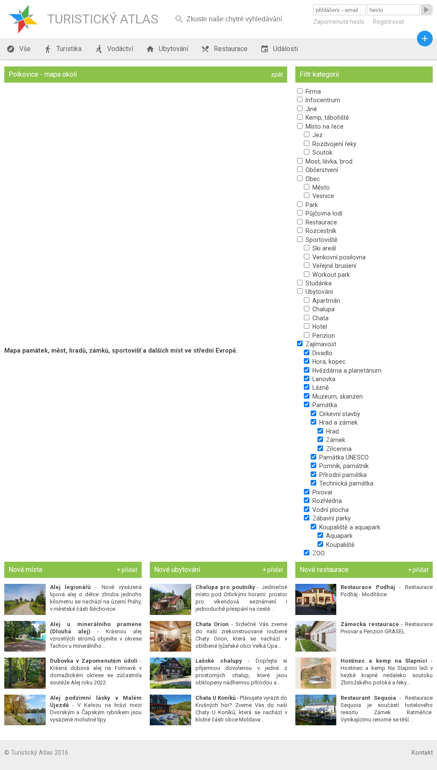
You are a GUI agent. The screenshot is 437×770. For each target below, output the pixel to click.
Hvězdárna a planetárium (346, 370)
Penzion (323, 335)
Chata (320, 318)
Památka (324, 405)
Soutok (321, 152)
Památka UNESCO (343, 457)
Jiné (310, 109)
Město (320, 187)
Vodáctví (113, 49)
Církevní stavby (339, 414)
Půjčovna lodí (323, 213)
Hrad (331, 431)
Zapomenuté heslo (338, 21)
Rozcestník (320, 230)
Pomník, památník (343, 466)
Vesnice (322, 195)
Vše (18, 49)
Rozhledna (326, 500)
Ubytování (167, 49)
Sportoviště (321, 239)
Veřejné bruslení (333, 265)
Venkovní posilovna (338, 257)
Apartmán (325, 300)
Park (311, 204)
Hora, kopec (328, 361)
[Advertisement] (145, 418)
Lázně (320, 387)
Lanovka (323, 379)
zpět (277, 74)
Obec (312, 178)
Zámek (334, 440)
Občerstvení (321, 170)
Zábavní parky (331, 518)
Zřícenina (338, 448)
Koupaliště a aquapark (349, 527)
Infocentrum (322, 100)
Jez (317, 135)
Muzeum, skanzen (337, 396)
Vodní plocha (330, 509)
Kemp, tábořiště (326, 117)
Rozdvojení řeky (333, 144)
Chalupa (323, 309)
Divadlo (321, 353)
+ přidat (127, 569)
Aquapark (338, 535)
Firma (312, 91)
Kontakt (422, 752)
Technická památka (345, 483)
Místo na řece (324, 126)
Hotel (319, 326)
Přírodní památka (342, 474)
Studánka (318, 283)
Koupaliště (339, 544)
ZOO (318, 553)
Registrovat (388, 21)
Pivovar (322, 492)
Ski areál (323, 248)
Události (279, 49)
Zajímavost (320, 344)
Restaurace (224, 49)
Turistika (63, 49)
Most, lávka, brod (328, 161)
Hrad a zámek (338, 422)
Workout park (330, 274)
